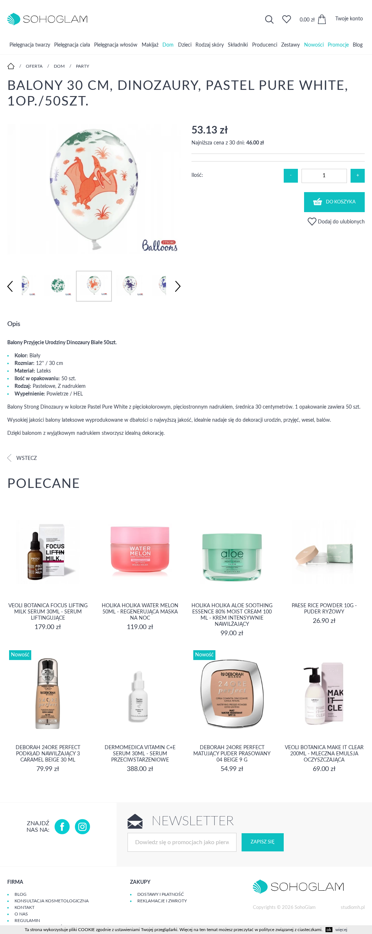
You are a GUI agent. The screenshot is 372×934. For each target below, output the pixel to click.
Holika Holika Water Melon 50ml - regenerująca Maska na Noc (140, 612)
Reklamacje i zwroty (162, 901)
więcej (341, 929)
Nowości (314, 45)
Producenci (264, 45)
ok (329, 929)
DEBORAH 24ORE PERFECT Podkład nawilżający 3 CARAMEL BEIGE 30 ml (48, 754)
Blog (358, 45)
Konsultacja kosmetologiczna (52, 901)
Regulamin (27, 920)
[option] (94, 190)
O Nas (21, 914)
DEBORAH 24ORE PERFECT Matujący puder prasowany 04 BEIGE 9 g (232, 754)
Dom (168, 45)
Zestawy (290, 45)
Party (82, 66)
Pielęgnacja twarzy (29, 45)
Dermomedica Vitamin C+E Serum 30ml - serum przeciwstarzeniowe (140, 754)
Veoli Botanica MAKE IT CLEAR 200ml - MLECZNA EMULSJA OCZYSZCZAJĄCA (324, 754)
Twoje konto (349, 18)
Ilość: (197, 175)
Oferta (34, 66)
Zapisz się (263, 842)
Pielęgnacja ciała (72, 45)
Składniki (238, 45)
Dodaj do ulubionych (340, 221)
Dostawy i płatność (160, 894)
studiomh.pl (353, 907)
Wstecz (26, 458)
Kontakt (25, 907)
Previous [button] (10, 286)
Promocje (338, 45)
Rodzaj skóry (209, 45)
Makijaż (150, 45)
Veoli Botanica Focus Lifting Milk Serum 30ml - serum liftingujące (48, 612)
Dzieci (184, 45)
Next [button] (178, 286)
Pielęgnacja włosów (115, 45)
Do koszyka (341, 202)
